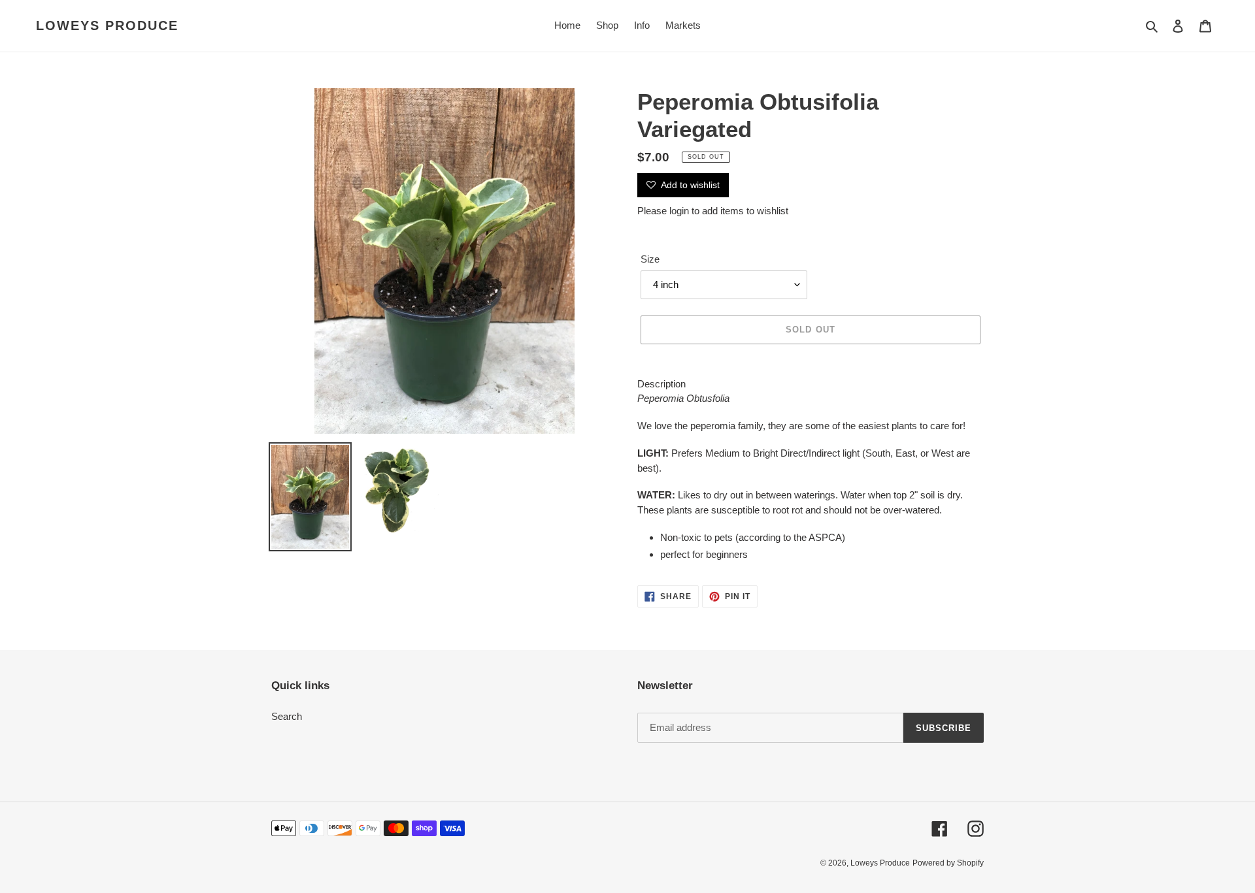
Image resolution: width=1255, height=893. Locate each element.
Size (650, 259)
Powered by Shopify (948, 863)
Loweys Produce (107, 25)
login (679, 210)
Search (286, 716)
